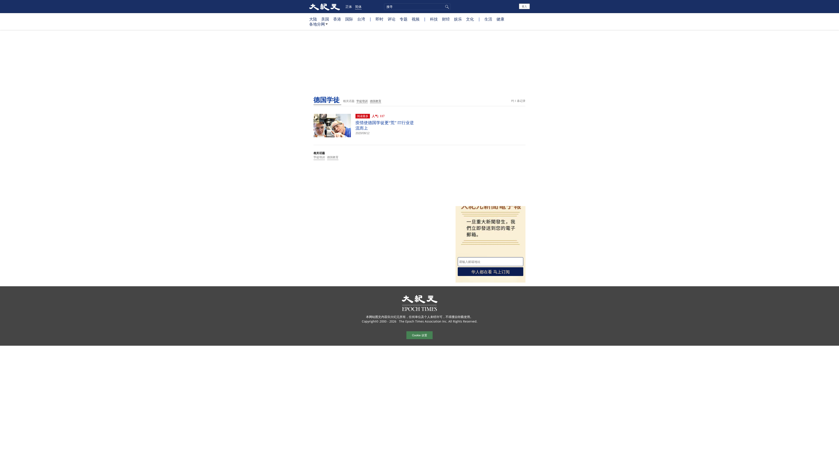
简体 (358, 6)
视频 (416, 19)
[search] (417, 6)
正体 (348, 6)
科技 (434, 19)
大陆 (313, 19)
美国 (325, 19)
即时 (379, 19)
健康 (500, 19)
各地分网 (317, 24)
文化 (470, 19)
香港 (337, 19)
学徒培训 (362, 101)
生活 (488, 19)
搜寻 (446, 6)
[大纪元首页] (324, 6)
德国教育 (375, 101)
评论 (391, 19)
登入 (524, 6)
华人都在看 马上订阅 (490, 271)
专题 (403, 19)
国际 (349, 19)
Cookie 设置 (419, 335)
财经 (446, 19)
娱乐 (458, 19)
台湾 (361, 19)
